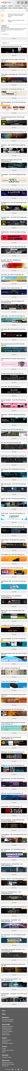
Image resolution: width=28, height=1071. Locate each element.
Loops (9, 8)
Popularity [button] (4, 42)
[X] (15, 1069)
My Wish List (5, 1065)
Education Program (6, 1057)
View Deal (14, 55)
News (4, 1010)
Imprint (3, 1051)
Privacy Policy (5, 1033)
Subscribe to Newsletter (8, 1019)
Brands (4, 6)
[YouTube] (18, 1069)
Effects (11, 6)
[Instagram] (21, 1069)
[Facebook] (12, 1069)
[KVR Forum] (8, 1069)
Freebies (20, 8)
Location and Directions (7, 1050)
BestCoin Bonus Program (8, 1064)
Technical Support (6, 1040)
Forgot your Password (7, 1062)
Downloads (5, 1041)
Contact (4, 1048)
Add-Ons (15, 8)
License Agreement (6, 1029)
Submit (14, 38)
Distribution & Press (7, 1028)
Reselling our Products (7, 1043)
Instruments (3, 8)
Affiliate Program (6, 1034)
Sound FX (24, 6)
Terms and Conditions (7, 1031)
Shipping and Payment (7, 1026)
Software (17, 6)
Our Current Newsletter (7, 1021)
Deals (25, 8)
